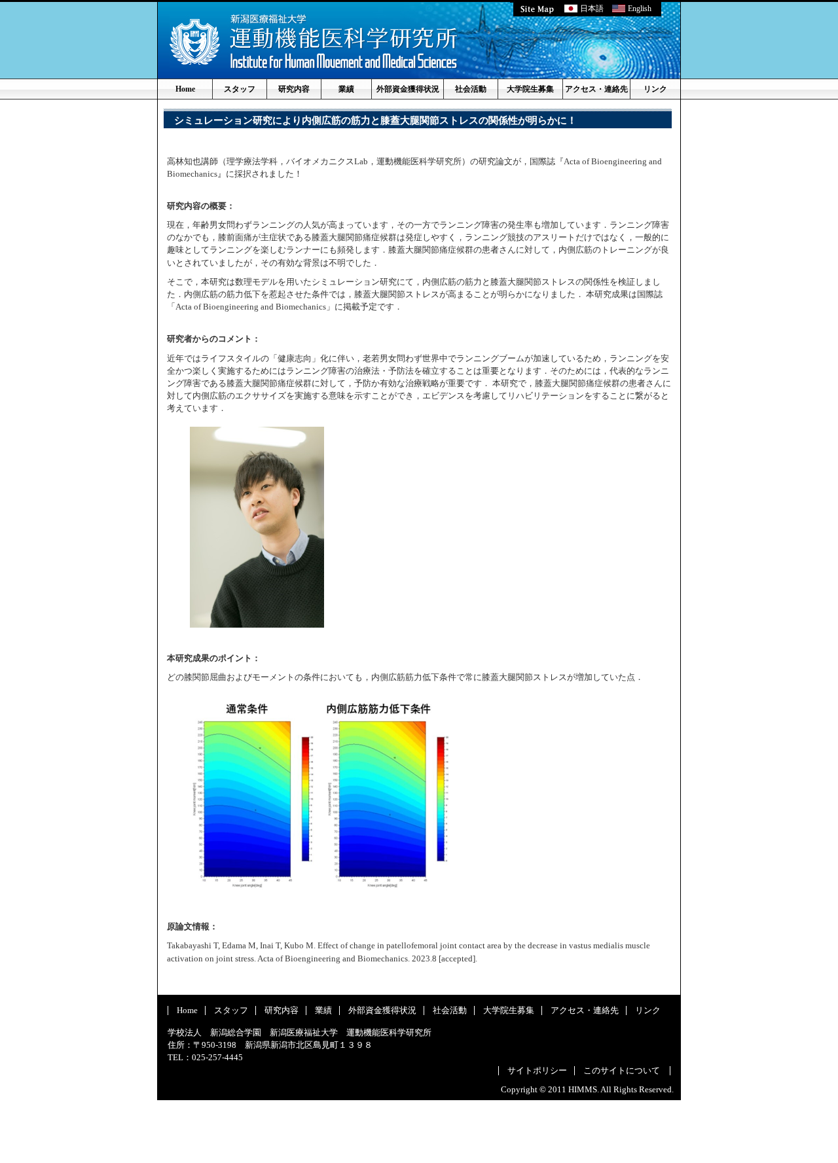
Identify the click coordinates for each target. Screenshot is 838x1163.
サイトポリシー (537, 1070)
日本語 (592, 8)
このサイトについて (621, 1070)
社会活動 (470, 89)
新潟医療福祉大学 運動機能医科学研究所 (314, 41)
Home (185, 89)
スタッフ (239, 89)
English (639, 8)
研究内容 (294, 89)
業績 (346, 89)
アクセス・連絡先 (596, 89)
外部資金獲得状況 (407, 89)
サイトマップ (537, 8)
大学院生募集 (530, 89)
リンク (655, 89)
